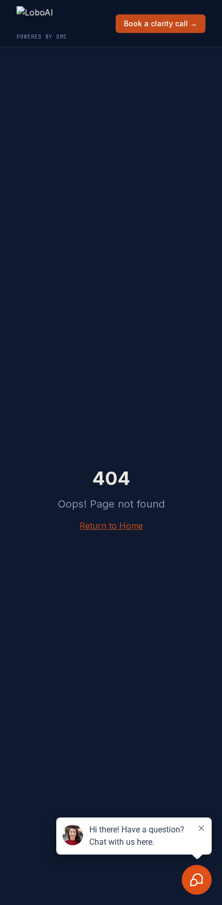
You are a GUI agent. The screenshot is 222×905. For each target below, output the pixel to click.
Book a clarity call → (160, 23)
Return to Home (111, 525)
